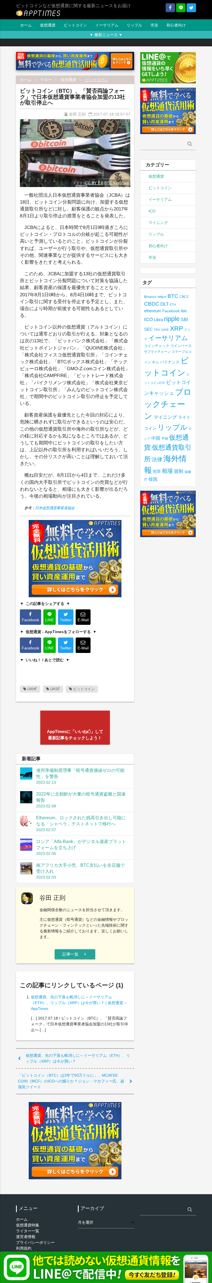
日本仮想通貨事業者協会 (55, 508)
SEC (148, 329)
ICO (152, 211)
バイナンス (169, 362)
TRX (157, 329)
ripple (172, 318)
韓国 (153, 479)
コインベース (181, 346)
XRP (176, 328)
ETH (173, 304)
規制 (178, 471)
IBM (184, 311)
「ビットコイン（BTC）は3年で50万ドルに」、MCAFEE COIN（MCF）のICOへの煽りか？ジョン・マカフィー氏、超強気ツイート (71, 1081)
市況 (154, 25)
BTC (173, 296)
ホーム (26, 25)
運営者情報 (25, 1236)
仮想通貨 (47, 25)
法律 (157, 459)
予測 (164, 439)
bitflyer (162, 296)
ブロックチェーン (168, 404)
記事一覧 (75, 954)
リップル (134, 25)
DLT (164, 304)
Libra (158, 319)
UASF (54, 689)
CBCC (184, 296)
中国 (155, 438)
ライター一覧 (27, 1231)
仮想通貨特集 (27, 1225)
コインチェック (156, 346)
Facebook (171, 311)
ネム (155, 362)
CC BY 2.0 (94, 183)
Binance (150, 296)
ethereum (152, 310)
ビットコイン (75, 25)
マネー (46, 80)
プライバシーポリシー (35, 1242)
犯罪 (157, 472)
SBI (184, 319)
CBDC (151, 304)
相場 (167, 471)
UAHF (31, 689)
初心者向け (176, 25)
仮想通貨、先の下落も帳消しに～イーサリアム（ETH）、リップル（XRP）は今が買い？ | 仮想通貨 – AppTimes (78, 1003)
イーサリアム (106, 25)
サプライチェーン (157, 351)
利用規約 (23, 1248)
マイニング (158, 222)
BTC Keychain (116, 183)
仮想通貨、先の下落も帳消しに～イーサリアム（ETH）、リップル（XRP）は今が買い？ (78, 1058)
